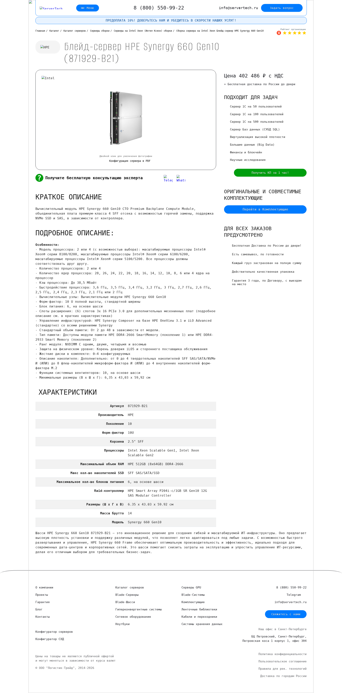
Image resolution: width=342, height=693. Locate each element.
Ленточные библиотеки (199, 609)
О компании (44, 587)
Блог (39, 609)
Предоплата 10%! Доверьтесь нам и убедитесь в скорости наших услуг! (171, 20)
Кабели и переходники (199, 617)
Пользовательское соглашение (282, 661)
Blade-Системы (193, 595)
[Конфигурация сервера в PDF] (227, 173)
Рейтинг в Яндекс (291, 32)
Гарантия (42, 602)
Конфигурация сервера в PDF (129, 160)
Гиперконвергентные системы (138, 609)
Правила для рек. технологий (282, 668)
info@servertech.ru (238, 8)
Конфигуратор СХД (49, 639)
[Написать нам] (155, 179)
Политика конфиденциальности (282, 654)
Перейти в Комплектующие (265, 209)
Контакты (42, 617)
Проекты (41, 595)
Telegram (295, 595)
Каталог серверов (129, 587)
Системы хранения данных (201, 624)
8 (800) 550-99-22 (159, 8)
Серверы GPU (191, 587)
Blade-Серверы (127, 595)
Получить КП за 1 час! (270, 172)
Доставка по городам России (283, 676)
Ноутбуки (122, 624)
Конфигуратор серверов (54, 632)
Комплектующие (193, 602)
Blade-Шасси (125, 602)
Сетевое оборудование (133, 617)
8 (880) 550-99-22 (291, 587)
